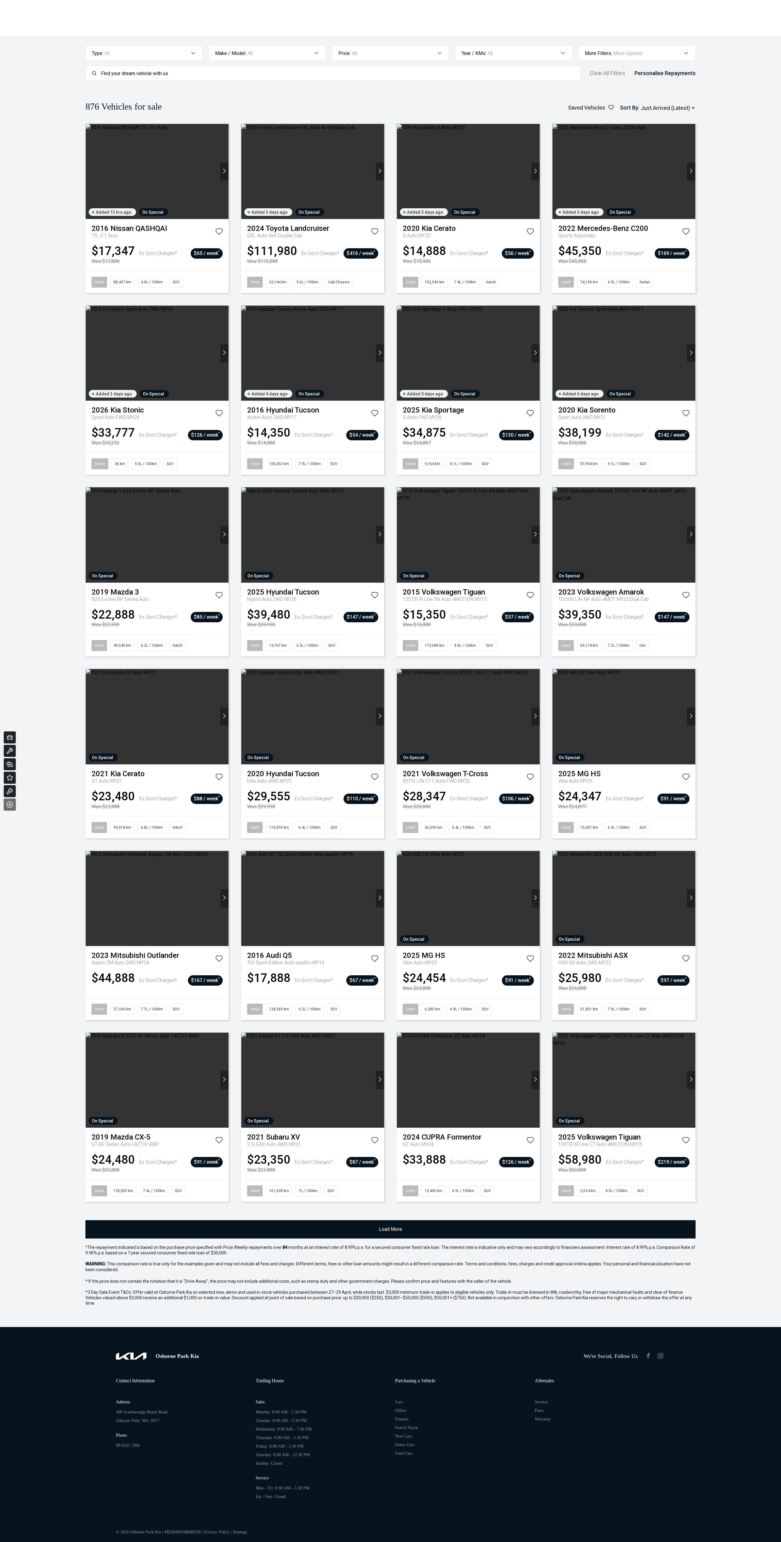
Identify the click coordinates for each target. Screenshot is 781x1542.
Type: (97, 53)
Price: (344, 53)
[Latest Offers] (10, 778)
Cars (399, 1402)
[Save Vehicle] (219, 232)
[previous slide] (90, 171)
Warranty (543, 1419)
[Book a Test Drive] (10, 791)
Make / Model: (230, 53)
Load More (390, 1229)
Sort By (629, 107)
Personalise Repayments (665, 73)
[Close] (10, 804)
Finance (401, 1419)
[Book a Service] (10, 751)
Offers (400, 1410)
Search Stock (406, 1427)
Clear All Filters (607, 73)
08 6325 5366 (128, 1445)
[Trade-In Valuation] (10, 737)
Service (541, 1402)
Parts (539, 1410)
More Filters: (598, 53)
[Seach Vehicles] (10, 764)
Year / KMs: (474, 53)
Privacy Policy (216, 1532)
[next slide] (224, 171)
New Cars (403, 1436)
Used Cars (403, 1453)
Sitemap (240, 1532)
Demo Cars (404, 1444)
